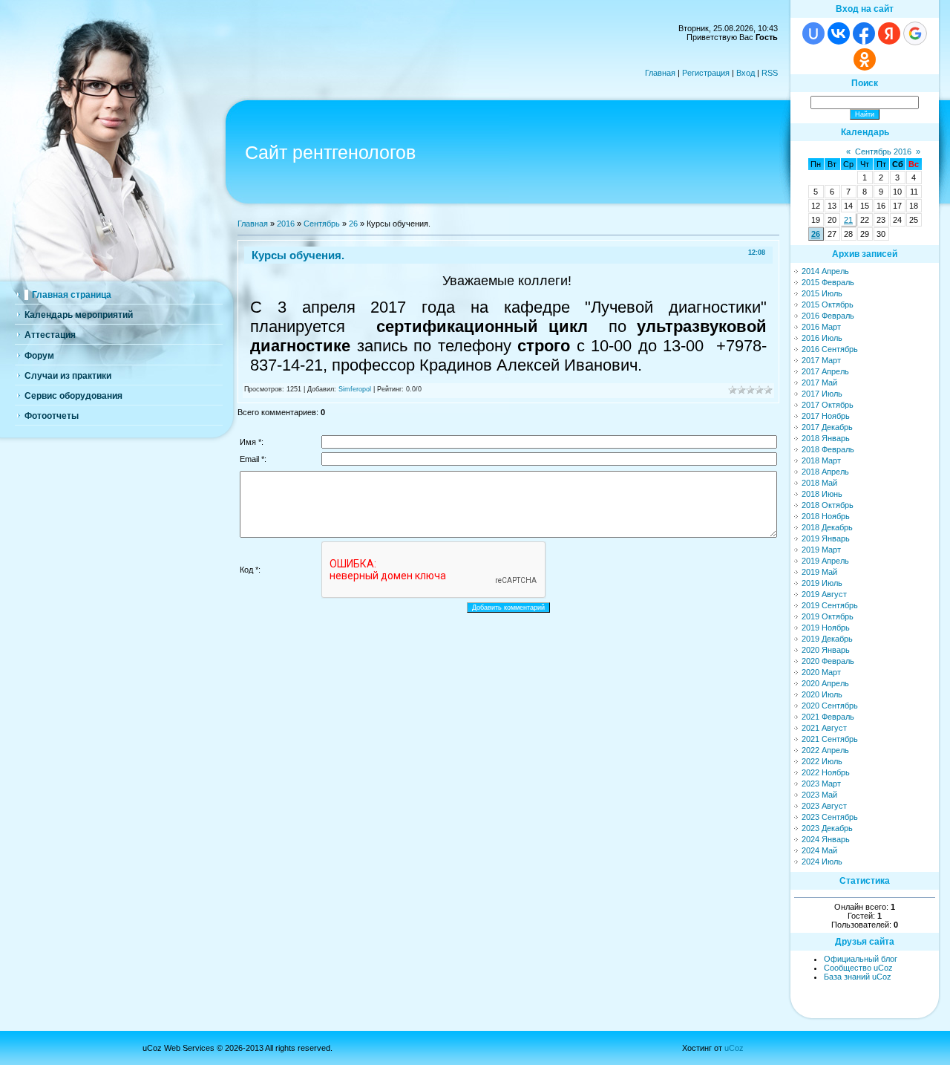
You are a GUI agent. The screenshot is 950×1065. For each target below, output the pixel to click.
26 (353, 223)
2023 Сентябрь (830, 816)
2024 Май (819, 850)
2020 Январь (826, 649)
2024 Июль (822, 861)
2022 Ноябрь (826, 772)
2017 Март (821, 360)
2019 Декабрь (827, 638)
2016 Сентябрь (830, 349)
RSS (769, 72)
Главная (660, 72)
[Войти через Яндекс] (889, 33)
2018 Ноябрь (826, 516)
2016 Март (821, 326)
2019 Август (824, 594)
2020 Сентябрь (830, 705)
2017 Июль (822, 393)
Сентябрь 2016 (883, 151)
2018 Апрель (825, 471)
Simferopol (354, 389)
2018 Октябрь (828, 505)
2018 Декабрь (827, 527)
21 (848, 219)
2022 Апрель (825, 750)
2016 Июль (822, 337)
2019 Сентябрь (830, 605)
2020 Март (821, 672)
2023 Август (824, 805)
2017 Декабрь (827, 427)
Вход (745, 72)
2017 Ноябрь (826, 415)
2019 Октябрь (828, 616)
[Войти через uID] (813, 33)
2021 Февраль (828, 716)
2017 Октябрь (828, 404)
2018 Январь (826, 438)
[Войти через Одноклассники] (865, 59)
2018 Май (819, 482)
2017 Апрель (825, 371)
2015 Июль (822, 293)
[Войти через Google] (915, 33)
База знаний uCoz (857, 976)
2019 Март (821, 549)
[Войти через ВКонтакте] (839, 33)
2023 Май (819, 794)
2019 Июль (822, 583)
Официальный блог (860, 958)
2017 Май (819, 382)
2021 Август (824, 727)
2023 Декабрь (827, 828)
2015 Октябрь (828, 304)
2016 (286, 223)
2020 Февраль (828, 661)
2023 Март (821, 783)
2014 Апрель (825, 271)
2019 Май (819, 571)
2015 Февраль (828, 282)
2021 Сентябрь (830, 739)
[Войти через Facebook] (864, 33)
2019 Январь (826, 538)
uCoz (734, 1047)
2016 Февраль (828, 315)
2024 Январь (826, 839)
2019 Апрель (825, 560)
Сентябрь (322, 223)
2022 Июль (822, 761)
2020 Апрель (825, 683)
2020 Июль (822, 694)
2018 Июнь (822, 493)
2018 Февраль (828, 449)
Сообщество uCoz (858, 967)
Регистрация (706, 72)
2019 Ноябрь (826, 627)
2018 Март (821, 460)
